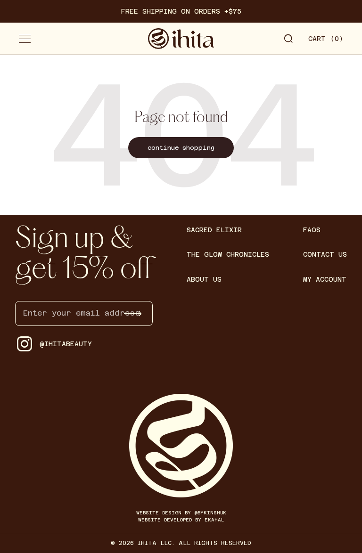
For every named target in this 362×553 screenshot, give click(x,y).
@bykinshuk (210, 512)
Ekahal (214, 519)
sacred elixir (214, 230)
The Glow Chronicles (228, 254)
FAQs (312, 230)
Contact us (325, 254)
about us (204, 279)
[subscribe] (132, 313)
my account (324, 279)
